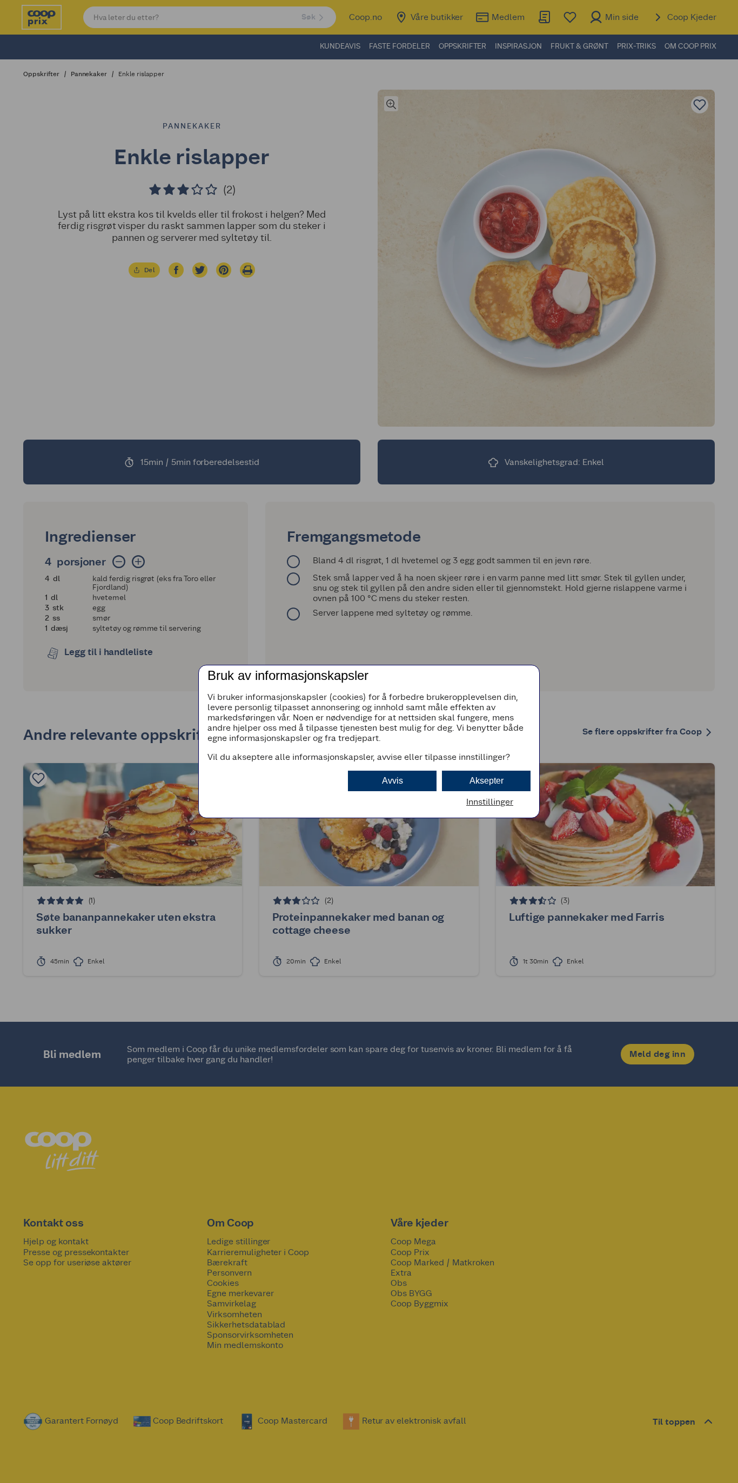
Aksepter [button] (486, 780)
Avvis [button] (392, 780)
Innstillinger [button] (489, 802)
